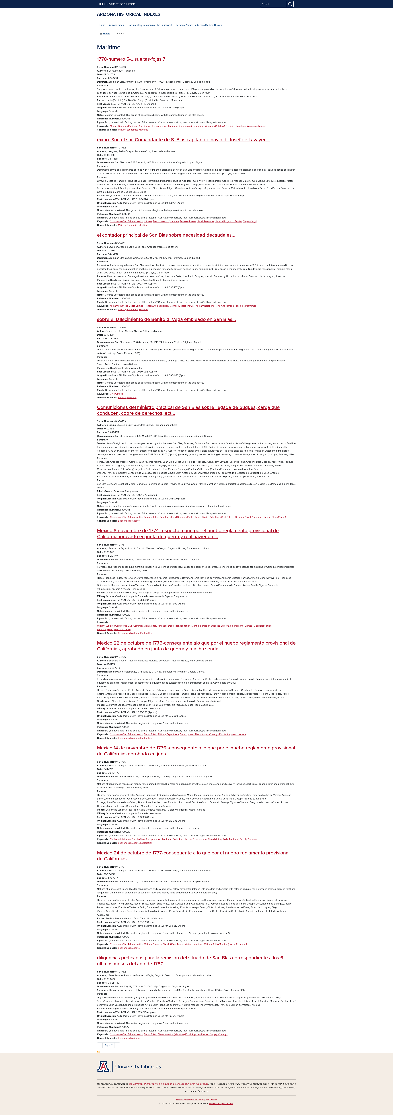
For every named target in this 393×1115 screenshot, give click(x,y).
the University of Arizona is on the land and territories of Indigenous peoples (168, 1083)
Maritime (143, 129)
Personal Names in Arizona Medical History (199, 25)
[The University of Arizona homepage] (117, 4)
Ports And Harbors (224, 305)
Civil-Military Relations (202, 305)
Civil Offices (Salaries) (232, 517)
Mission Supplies (211, 625)
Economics (132, 129)
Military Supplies (119, 126)
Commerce (116, 221)
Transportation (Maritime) (165, 126)
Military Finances (119, 305)
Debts (132, 305)
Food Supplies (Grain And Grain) (114, 629)
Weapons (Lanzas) (256, 126)
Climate (148, 221)
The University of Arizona (221, 1103)
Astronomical (239, 734)
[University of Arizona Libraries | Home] (129, 1066)
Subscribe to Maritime (98, 1052)
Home (102, 25)
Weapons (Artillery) (215, 126)
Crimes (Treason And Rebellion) (152, 305)
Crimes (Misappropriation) (258, 625)
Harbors (267, 517)
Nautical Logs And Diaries (228, 221)
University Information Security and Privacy (196, 1099)
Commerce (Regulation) (191, 126)
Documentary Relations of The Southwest (150, 25)
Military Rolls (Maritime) (226, 839)
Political (122, 397)
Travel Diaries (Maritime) (208, 517)
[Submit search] (290, 4)
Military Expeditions (168, 734)
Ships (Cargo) (250, 221)
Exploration (146, 633)
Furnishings (225, 734)
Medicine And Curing (139, 126)
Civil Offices (116, 393)
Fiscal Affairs (151, 734)
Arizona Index (116, 25)
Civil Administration (132, 221)
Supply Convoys (210, 734)
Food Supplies (179, 517)
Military (122, 129)
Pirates (192, 221)
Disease (184, 221)
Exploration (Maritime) (232, 625)
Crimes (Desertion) (180, 305)
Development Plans (190, 734)
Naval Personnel (205, 221)
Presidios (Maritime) (236, 126)
